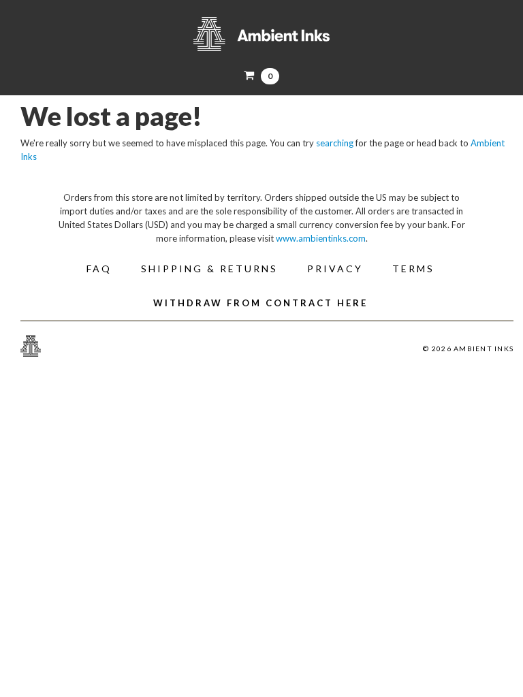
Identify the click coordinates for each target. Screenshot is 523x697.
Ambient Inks (261, 34)
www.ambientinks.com (321, 238)
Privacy (335, 268)
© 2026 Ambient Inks (468, 348)
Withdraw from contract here (260, 302)
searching (334, 142)
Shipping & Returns (209, 268)
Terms (413, 268)
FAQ (99, 268)
